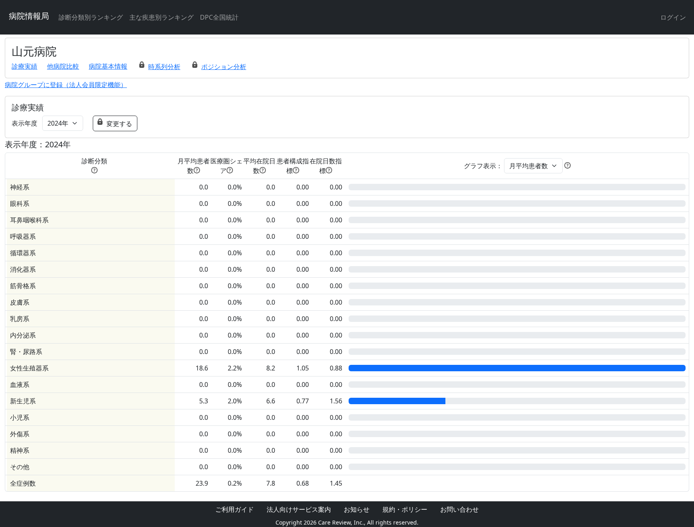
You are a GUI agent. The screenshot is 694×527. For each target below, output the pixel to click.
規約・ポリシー (404, 509)
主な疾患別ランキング (161, 17)
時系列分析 (164, 66)
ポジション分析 (223, 66)
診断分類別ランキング (91, 17)
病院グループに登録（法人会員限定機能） (66, 84)
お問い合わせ (459, 509)
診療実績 (24, 66)
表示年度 (24, 123)
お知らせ (356, 509)
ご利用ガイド (234, 509)
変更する (119, 123)
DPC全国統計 (219, 17)
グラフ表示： (483, 165)
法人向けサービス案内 (299, 509)
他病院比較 (63, 66)
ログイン (673, 17)
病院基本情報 (108, 66)
